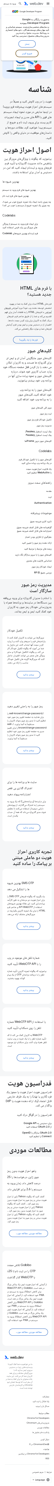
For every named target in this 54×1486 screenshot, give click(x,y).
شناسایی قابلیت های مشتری (39, 560)
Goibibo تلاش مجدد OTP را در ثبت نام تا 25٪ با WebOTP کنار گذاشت (21, 1271)
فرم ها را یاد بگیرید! (28, 339)
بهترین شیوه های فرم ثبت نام (15, 195)
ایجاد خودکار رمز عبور (42, 566)
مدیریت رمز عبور (44, 425)
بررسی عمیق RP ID (43, 572)
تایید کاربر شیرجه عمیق (41, 521)
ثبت (50, 497)
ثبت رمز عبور (46, 413)
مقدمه (49, 491)
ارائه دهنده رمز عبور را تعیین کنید (37, 542)
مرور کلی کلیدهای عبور (41, 407)
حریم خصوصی (38, 1472)
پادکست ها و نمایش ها (40, 1432)
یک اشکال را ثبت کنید (41, 1401)
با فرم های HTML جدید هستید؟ (36, 291)
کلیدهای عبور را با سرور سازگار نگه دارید (33, 554)
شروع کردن (27, 53)
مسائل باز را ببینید (42, 1406)
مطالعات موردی (43, 1427)
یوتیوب (46, 1449)
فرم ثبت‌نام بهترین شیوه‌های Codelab (20, 233)
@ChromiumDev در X (39, 1444)
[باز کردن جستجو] (20, 3)
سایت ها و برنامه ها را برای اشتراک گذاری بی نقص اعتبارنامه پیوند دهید (22, 788)
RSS (47, 1458)
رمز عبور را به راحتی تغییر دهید (25, 706)
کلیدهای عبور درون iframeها (38, 441)
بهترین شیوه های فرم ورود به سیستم (19, 189)
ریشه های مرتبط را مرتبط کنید (38, 548)
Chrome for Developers (38, 1418)
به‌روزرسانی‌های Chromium (38, 1422)
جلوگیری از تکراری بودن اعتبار (38, 536)
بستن (27, 43)
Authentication (43, 502)
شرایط (49, 1472)
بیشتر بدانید (28, 674)
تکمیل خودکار (15, 630)
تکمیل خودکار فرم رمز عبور (39, 419)
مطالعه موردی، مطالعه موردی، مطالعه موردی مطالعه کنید (25, 1233)
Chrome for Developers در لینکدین (33, 1453)
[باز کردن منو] (48, 3)
